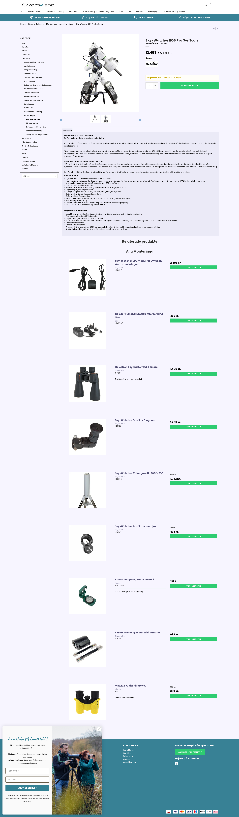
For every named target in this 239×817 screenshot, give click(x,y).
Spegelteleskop (30, 70)
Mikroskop (73, 12)
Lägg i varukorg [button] (189, 85)
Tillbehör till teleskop (33, 112)
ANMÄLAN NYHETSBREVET (190, 752)
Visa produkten (193, 267)
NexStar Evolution (31, 96)
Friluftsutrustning (88, 12)
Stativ (121, 12)
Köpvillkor (127, 753)
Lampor (139, 12)
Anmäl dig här (27, 788)
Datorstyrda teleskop (33, 77)
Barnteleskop (30, 74)
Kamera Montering (34, 131)
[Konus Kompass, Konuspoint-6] (87, 603)
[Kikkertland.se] (37, 5)
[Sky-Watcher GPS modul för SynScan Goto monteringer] (87, 284)
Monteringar (29, 115)
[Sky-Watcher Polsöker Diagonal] (87, 444)
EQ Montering (32, 123)
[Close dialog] (99, 729)
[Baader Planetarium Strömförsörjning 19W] (87, 337)
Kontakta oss (128, 750)
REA (22, 12)
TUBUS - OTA (29, 108)
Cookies (126, 759)
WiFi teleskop (29, 81)
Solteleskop (29, 104)
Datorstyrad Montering (36, 127)
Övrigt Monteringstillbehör (37, 134)
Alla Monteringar (33, 119)
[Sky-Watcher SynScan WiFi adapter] (87, 656)
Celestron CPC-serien (33, 100)
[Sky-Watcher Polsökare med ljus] (87, 550)
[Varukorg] (211, 5)
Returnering (128, 756)
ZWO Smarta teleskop (33, 89)
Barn (130, 12)
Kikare (38, 12)
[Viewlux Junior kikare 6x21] (87, 709)
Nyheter (31, 12)
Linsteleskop (29, 66)
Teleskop (61, 12)
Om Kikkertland (129, 762)
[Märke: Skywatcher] (152, 67)
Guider (182, 12)
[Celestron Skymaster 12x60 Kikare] (87, 390)
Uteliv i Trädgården (106, 12)
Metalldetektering (171, 12)
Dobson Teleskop (31, 93)
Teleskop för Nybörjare (34, 62)
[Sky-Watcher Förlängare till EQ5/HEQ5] (87, 497)
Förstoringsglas (153, 12)
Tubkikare (49, 12)
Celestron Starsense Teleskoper (38, 85)
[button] (214, 28)
